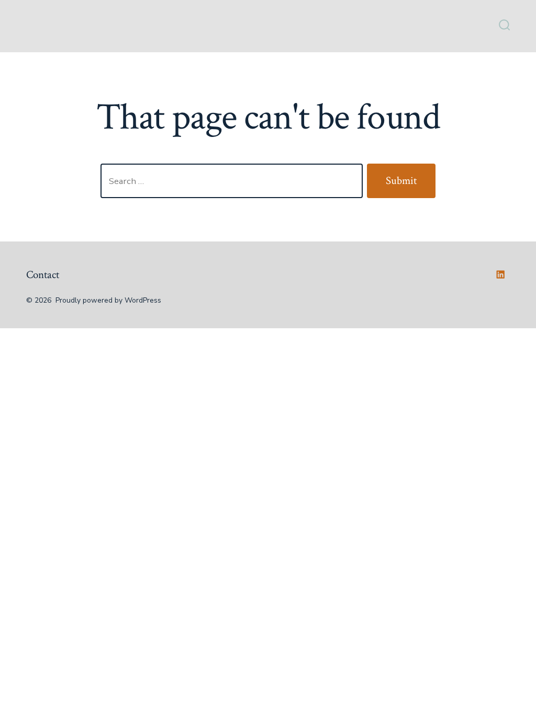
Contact (42, 275)
